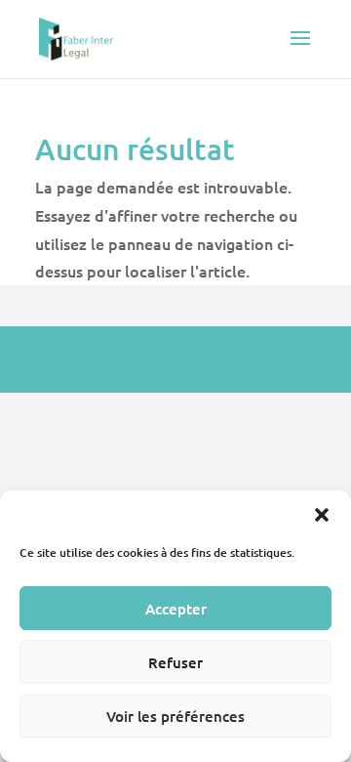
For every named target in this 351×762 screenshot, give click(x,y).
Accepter (176, 608)
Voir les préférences (175, 716)
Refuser (175, 662)
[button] (322, 515)
